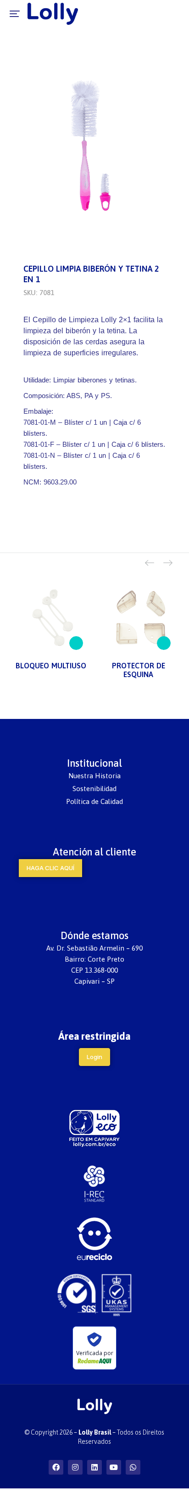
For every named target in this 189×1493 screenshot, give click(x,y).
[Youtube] (113, 1467)
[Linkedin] (94, 1467)
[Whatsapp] (133, 1467)
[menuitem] (94, 775)
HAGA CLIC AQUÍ (50, 868)
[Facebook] (56, 1467)
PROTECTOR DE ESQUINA (138, 669)
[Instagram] (75, 1467)
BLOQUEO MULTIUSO (51, 665)
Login (94, 1056)
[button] (14, 13)
